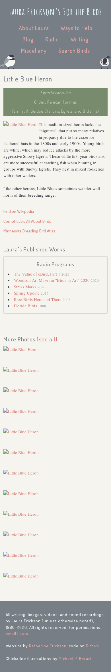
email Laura (17, 633)
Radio (52, 39)
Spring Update (27, 293)
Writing (80, 39)
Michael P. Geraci (75, 658)
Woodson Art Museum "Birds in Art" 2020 (52, 280)
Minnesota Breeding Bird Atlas (29, 231)
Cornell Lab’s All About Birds (27, 221)
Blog (28, 39)
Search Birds (74, 50)
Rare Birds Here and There (38, 299)
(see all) (47, 339)
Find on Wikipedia (18, 211)
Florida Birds (26, 305)
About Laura (34, 28)
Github (92, 645)
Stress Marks (26, 286)
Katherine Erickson (48, 645)
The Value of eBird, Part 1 (37, 274)
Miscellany (34, 50)
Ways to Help (76, 28)
